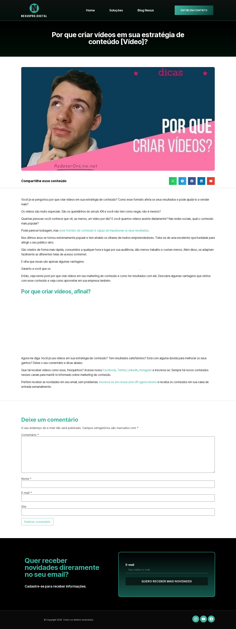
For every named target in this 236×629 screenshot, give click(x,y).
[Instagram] (195, 619)
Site (23, 506)
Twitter (121, 370)
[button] (173, 181)
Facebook (109, 370)
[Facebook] (211, 619)
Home (90, 10)
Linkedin (133, 370)
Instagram (145, 370)
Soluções (116, 10)
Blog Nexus (146, 10)
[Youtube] (203, 619)
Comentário (30, 434)
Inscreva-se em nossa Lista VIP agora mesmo (128, 382)
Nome (26, 478)
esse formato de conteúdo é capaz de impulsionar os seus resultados (104, 230)
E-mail (26, 492)
